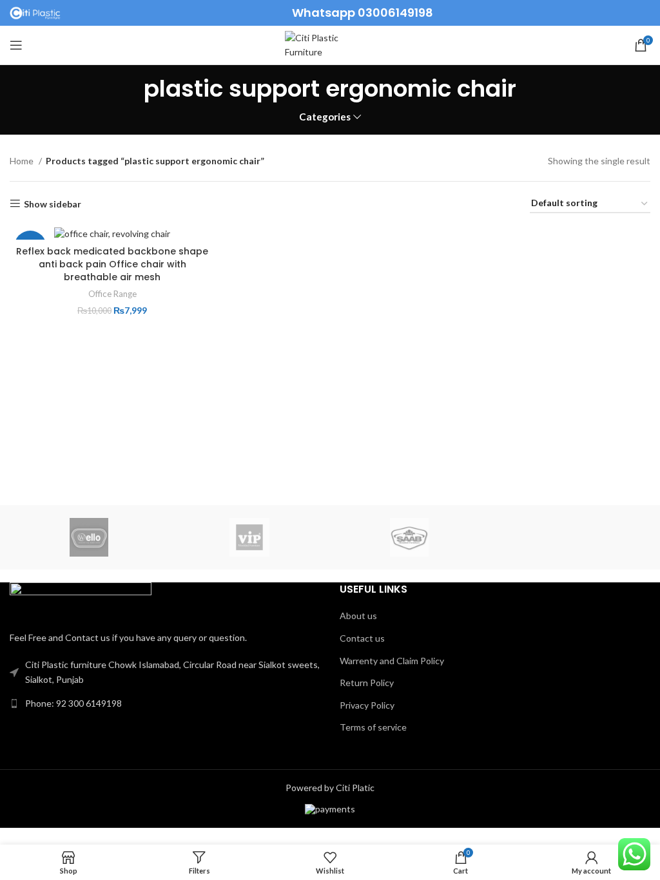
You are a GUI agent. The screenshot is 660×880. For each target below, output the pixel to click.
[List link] (165, 703)
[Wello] (89, 537)
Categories (325, 117)
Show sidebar (52, 203)
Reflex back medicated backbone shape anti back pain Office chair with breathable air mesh (112, 264)
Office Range (112, 294)
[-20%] (112, 233)
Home (22, 160)
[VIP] (249, 537)
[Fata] (569, 537)
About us (358, 615)
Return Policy (367, 682)
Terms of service (373, 727)
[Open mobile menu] (16, 45)
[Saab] (409, 537)
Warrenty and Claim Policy (392, 660)
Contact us (362, 638)
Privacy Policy (367, 705)
